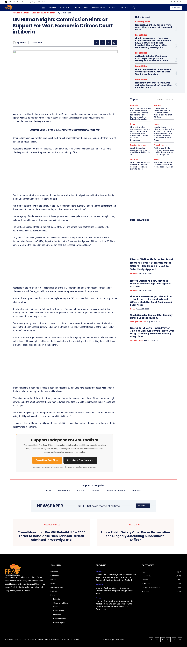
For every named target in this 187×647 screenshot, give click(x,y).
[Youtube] (180, 1)
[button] (133, 7)
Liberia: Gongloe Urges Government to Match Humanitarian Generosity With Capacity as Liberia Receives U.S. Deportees (140, 133)
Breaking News (142, 22)
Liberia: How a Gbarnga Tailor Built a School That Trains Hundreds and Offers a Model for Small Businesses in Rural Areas (164, 133)
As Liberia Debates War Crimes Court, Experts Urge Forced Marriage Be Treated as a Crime (151, 58)
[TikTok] (162, 639)
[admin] (15, 42)
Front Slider (21, 13)
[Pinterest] (108, 42)
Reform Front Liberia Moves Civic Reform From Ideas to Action (163, 164)
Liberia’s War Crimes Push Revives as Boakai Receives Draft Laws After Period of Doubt (153, 85)
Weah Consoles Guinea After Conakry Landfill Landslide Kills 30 (140, 151)
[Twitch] (168, 639)
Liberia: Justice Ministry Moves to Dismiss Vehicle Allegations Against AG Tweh (163, 112)
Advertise (159, 99)
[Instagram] (174, 1)
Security (134, 159)
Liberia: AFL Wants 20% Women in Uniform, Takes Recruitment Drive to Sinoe (140, 165)
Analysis (134, 105)
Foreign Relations (138, 145)
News (132, 124)
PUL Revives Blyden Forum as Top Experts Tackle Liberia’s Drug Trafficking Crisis (164, 151)
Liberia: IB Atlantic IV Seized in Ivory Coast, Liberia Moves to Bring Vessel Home (153, 27)
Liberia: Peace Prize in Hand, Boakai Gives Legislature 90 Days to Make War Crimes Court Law (153, 71)
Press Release (160, 145)
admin (23, 42)
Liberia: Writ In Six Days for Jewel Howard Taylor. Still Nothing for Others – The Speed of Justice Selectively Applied (140, 113)
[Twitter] (177, 1)
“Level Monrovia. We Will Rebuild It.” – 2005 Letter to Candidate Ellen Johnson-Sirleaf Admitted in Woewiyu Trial (51, 536)
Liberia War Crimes (44, 13)
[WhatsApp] (114, 42)
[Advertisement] (65, 175)
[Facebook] (171, 1)
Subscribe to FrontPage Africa (80, 460)
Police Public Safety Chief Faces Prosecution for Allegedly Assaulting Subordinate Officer (135, 536)
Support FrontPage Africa (47, 460)
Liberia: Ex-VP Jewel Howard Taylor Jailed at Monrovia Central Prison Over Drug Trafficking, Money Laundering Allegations (152, 332)
